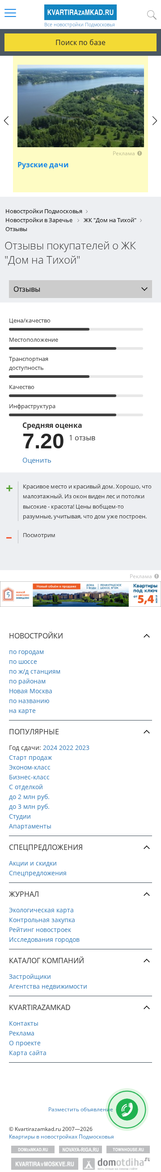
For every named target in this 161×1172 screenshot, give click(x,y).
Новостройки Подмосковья (43, 211)
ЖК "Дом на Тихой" (110, 220)
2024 (50, 747)
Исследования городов (44, 939)
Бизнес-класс (29, 777)
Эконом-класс (30, 767)
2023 (82, 747)
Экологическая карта (41, 910)
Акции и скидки (33, 863)
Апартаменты (30, 826)
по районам (27, 681)
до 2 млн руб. (29, 796)
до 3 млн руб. (29, 806)
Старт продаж (30, 757)
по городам (26, 651)
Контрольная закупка (42, 919)
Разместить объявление (80, 1109)
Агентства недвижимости (48, 986)
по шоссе (23, 661)
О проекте (25, 1043)
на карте (22, 710)
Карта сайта (28, 1052)
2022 (66, 747)
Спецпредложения (38, 873)
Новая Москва (30, 691)
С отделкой (26, 787)
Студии (20, 816)
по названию (29, 700)
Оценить (36, 460)
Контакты (23, 1023)
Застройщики (30, 976)
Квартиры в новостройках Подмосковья (61, 1136)
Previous (6, 129)
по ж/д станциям (34, 671)
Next (154, 129)
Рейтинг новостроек (40, 929)
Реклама (21, 1033)
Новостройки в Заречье (39, 220)
